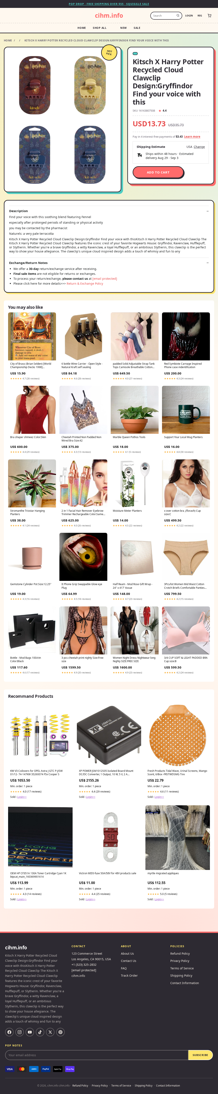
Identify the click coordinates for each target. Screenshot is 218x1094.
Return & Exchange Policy (85, 283)
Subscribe (200, 1055)
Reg (200, 15)
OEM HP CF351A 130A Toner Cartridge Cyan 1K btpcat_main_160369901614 (38, 875)
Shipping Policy (181, 975)
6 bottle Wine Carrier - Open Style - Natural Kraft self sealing (82, 365)
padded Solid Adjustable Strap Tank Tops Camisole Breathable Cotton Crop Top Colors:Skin (134, 365)
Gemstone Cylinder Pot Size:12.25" (30, 584)
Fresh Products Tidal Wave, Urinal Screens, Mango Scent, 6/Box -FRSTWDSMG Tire (177, 772)
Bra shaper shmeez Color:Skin (28, 437)
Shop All (100, 28)
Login (189, 15)
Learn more (192, 136)
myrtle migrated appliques (163, 873)
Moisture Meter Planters (127, 511)
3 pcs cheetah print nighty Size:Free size (82, 659)
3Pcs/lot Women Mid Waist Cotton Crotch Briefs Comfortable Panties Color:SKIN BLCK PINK (184, 586)
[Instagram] (19, 1032)
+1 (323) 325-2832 (84, 965)
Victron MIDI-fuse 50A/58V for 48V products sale (107, 873)
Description (18, 211)
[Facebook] (9, 1032)
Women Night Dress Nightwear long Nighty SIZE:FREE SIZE (134, 659)
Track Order (129, 975)
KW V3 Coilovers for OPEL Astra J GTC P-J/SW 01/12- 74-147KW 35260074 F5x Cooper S (36, 772)
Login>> (22, 797)
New (123, 28)
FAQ (124, 968)
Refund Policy (180, 953)
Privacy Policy (179, 961)
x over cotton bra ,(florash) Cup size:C (182, 512)
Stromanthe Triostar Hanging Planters (27, 512)
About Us (127, 953)
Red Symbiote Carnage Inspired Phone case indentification (183, 365)
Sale (137, 28)
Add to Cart (158, 172)
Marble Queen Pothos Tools (129, 437)
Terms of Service (182, 968)
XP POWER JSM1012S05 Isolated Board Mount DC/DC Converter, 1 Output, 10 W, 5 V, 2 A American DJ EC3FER (106, 772)
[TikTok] (40, 1032)
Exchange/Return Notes (28, 263)
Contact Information (184, 983)
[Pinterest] (60, 1032)
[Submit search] (178, 15)
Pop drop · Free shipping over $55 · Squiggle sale (109, 4)
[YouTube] (30, 1032)
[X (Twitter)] (50, 1032)
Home (81, 28)
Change (199, 147)
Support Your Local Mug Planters (183, 437)
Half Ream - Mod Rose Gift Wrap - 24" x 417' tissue (132, 586)
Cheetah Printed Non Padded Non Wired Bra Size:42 (81, 439)
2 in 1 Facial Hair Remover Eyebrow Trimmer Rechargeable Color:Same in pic (82, 512)
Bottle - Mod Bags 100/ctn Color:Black (25, 659)
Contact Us (128, 961)
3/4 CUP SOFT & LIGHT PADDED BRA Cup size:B (186, 659)
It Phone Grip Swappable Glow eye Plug (82, 586)
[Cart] (209, 15)
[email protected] (104, 279)
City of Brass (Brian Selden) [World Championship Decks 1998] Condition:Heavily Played (30, 365)
